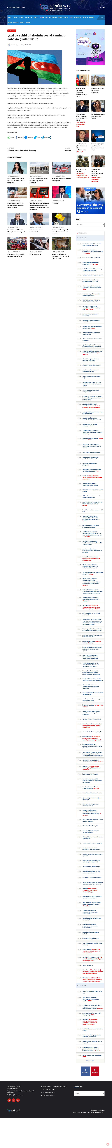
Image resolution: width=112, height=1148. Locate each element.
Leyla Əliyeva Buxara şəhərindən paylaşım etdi (92, 327)
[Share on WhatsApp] (10, 137)
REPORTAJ (48, 17)
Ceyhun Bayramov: (91, 558)
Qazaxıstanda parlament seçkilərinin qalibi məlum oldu (91, 848)
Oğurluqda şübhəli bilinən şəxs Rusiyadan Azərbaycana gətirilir (91, 345)
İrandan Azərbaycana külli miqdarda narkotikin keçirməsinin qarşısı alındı (92, 780)
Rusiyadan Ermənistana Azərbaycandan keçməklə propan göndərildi (92, 746)
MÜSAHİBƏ (65, 17)
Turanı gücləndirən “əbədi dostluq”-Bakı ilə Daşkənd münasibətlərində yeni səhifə (91, 518)
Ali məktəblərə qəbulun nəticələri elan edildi (92, 339)
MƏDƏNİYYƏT (78, 17)
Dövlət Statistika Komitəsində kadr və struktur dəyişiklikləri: (93, 352)
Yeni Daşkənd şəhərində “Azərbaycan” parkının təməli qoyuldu (90, 999)
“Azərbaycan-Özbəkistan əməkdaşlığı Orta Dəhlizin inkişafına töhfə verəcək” (90, 566)
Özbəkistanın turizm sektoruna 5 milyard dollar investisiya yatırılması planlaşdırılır (93, 1007)
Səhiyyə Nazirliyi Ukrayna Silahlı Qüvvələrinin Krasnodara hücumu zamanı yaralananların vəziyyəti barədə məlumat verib (92, 622)
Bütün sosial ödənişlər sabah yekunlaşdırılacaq (91, 804)
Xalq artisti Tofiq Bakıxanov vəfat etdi (92, 992)
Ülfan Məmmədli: (35, 254)
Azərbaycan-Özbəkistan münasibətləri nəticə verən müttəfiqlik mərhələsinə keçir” (92, 813)
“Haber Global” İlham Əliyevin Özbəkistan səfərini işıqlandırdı (92, 287)
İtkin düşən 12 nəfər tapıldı (90, 826)
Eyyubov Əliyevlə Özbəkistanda (92, 719)
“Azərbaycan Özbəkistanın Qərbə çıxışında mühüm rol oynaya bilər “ (92, 629)
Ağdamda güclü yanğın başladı (92, 365)
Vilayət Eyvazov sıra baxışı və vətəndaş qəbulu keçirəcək (39, 180)
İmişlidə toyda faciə (92, 705)
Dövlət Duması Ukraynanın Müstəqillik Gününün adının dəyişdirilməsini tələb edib (90, 657)
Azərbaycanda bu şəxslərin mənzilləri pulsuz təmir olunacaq (61, 232)
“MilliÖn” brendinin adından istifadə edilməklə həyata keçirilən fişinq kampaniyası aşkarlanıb (92, 591)
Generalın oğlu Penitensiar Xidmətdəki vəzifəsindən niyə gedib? (81, 92)
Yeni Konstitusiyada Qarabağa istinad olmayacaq (91, 787)
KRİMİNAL (91, 17)
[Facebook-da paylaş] (18, 137)
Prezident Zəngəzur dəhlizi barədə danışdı (93, 1029)
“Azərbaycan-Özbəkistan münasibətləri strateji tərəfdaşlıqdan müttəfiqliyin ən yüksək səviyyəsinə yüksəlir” (91, 582)
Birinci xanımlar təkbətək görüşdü (93, 1056)
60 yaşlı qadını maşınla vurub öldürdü (90, 933)
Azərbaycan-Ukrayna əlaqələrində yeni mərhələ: (97, 175)
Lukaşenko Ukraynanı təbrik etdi (92, 877)
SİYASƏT (21, 17)
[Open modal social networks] (49, 137)
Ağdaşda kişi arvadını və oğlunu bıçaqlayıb (92, 798)
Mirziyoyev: (92, 979)
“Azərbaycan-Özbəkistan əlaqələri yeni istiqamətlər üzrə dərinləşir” (93, 883)
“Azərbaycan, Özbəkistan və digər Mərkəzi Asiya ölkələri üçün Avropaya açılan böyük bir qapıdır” (92, 754)
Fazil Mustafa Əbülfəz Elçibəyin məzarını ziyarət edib (16, 232)
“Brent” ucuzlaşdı (88, 965)
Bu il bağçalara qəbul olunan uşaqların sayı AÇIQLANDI (90, 280)
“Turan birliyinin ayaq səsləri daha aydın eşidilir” (92, 837)
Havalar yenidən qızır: (91, 642)
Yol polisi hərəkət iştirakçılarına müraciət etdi (91, 919)
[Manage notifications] (107, 1144)
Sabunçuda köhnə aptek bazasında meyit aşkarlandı (92, 412)
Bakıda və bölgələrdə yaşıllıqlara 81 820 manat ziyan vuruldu (60, 256)
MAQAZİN (22, 22)
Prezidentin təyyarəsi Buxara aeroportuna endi (93, 761)
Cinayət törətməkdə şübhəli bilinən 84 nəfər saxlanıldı (93, 820)
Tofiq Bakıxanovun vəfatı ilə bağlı (92, 944)
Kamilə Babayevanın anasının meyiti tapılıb (98, 116)
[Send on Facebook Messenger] (28, 137)
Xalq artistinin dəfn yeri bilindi (91, 257)
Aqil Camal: (91, 607)
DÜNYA (42, 17)
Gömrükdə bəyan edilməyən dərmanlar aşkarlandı (90, 359)
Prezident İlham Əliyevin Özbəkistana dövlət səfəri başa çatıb (92, 308)
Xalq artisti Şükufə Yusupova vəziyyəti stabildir (91, 831)
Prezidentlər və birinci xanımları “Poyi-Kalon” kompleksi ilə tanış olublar (92, 384)
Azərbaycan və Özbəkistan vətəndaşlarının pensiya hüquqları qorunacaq (92, 432)
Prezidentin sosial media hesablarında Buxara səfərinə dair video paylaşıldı (92, 543)
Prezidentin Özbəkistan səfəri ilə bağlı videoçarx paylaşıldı (92, 244)
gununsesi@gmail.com (49, 1092)
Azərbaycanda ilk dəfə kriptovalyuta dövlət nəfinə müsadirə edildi (90, 926)
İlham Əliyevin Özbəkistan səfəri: (92, 725)
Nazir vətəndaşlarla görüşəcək (91, 452)
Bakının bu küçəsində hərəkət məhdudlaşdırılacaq (91, 294)
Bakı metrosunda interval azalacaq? (90, 425)
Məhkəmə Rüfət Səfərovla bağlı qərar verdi (91, 614)
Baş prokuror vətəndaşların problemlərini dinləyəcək (90, 458)
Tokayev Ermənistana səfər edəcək (93, 275)
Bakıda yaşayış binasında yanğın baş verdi (92, 1042)
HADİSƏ (10, 22)
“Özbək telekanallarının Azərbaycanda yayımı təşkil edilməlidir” (91, 686)
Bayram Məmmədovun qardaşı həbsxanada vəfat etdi (91, 872)
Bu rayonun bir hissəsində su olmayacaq (90, 314)
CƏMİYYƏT (36, 17)
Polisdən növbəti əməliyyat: (93, 439)
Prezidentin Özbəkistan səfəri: (93, 959)
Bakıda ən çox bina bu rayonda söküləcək (97, 90)
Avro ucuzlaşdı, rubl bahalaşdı (91, 866)
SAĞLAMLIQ (16, 22)
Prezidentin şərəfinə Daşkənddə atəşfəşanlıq (91, 1014)
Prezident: (90, 1022)
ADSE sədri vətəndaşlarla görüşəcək (89, 464)
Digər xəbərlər (90, 1060)
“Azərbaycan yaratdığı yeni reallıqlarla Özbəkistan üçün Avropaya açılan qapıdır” (91, 664)
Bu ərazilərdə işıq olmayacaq (90, 938)
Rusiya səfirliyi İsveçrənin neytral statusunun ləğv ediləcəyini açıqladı (92, 649)
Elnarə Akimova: (91, 951)
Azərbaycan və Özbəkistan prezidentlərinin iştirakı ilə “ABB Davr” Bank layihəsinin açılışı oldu (92, 534)
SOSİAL (71, 17)
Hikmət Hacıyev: (91, 738)
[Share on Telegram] (44, 137)
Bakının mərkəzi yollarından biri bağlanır (92, 377)
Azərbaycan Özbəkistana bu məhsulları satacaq (91, 370)
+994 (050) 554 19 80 (49, 1089)
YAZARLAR (85, 17)
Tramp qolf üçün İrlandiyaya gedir (92, 843)
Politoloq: (55, 203)
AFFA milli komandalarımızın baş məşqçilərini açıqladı (92, 496)
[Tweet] (37, 137)
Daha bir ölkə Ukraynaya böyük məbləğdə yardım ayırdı (92, 1035)
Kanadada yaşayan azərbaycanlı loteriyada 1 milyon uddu (97, 147)
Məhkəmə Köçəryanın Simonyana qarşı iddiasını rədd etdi (92, 897)
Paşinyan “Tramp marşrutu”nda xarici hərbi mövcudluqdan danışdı (93, 679)
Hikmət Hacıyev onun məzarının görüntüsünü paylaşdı (92, 470)
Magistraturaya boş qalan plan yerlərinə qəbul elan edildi (91, 861)
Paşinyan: (92, 477)
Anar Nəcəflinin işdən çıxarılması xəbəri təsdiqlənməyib (81, 148)
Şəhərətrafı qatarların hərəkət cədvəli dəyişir (91, 333)
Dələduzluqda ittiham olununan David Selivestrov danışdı (81, 120)
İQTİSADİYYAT (29, 17)
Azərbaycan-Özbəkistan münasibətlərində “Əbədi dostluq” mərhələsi (92, 550)
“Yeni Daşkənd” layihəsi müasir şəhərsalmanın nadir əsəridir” (92, 904)
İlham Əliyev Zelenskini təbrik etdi (92, 793)
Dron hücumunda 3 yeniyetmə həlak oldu (92, 510)
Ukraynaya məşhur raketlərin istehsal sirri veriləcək (90, 526)
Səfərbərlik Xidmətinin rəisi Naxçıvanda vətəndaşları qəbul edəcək (92, 446)
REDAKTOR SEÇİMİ (57, 17)
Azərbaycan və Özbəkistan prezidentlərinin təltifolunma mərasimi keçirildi (91, 1049)
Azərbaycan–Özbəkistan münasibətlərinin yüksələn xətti (92, 418)
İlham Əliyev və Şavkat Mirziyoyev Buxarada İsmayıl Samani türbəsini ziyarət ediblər (92, 398)
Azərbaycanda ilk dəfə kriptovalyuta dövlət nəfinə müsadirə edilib (90, 912)
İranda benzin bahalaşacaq (90, 774)
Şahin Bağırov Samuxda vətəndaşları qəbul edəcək (90, 484)
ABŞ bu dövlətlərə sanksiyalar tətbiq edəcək (91, 321)
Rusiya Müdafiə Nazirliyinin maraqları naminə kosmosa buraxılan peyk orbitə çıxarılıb (91, 672)
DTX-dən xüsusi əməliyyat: (82, 173)
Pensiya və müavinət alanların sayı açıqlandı (92, 854)
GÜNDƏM (16, 17)
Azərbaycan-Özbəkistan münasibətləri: (91, 405)
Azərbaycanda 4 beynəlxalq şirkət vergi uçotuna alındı (93, 699)
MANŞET (10, 17)
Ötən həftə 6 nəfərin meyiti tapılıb (92, 731)
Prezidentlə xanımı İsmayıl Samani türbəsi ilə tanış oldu (92, 635)
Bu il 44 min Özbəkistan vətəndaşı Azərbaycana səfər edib (92, 269)
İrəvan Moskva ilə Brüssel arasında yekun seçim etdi (93, 693)
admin (17, 45)
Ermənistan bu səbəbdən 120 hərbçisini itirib (91, 390)
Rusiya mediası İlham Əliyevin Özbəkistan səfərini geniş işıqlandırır (91, 713)
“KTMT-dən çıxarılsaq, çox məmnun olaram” (92, 573)
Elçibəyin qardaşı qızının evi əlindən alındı (91, 263)
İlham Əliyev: (93, 971)
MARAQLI (28, 22)
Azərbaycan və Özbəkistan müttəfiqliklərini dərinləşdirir (91, 599)
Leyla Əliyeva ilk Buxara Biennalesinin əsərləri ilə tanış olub (15, 180)
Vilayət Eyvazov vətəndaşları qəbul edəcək (93, 490)
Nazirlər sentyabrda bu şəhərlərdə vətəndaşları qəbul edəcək (15, 205)
